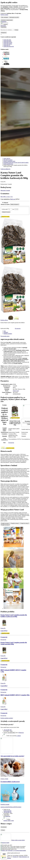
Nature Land (16, 390)
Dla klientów (3, 827)
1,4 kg (8, 196)
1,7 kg (11, 196)
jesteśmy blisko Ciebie (8, 820)
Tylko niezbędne (4, 17)
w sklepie (18, 735)
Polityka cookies (4, 14)
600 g (2, 196)
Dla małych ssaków (8, 159)
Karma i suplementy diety (9, 161)
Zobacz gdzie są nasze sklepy (18, 840)
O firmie (3, 830)
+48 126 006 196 (7, 729)
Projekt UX (15, 856)
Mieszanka (3, 190)
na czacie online (11, 732)
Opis (4, 331)
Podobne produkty (7, 333)
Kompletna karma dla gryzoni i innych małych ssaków (16, 162)
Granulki (10, 184)
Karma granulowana (8, 163)
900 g (4, 196)
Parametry (5, 332)
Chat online (6, 814)
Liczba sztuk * (5, 209)
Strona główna (6, 158)
